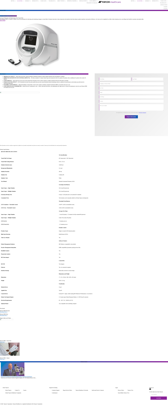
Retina (132, 0)
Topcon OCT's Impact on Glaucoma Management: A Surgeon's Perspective (16, 376)
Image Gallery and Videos (5, 318)
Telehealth (163, 2)
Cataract (147, 0)
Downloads (2, 308)
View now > (2, 342)
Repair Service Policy (67, 390)
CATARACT (27, 0)
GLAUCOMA (19, 0)
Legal (116, 387)
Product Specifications (4, 149)
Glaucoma (139, 0)
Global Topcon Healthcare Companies (13, 392)
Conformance (54, 392)
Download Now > (4, 311)
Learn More (2, 20)
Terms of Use (130, 390)
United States (163, 4)
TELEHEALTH (52, 0)
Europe (165, 6)
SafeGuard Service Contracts (98, 390)
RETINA (12, 0)
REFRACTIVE (35, 0)
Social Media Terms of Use (123, 392)
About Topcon (6, 387)
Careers (24, 390)
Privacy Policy (121, 390)
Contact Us (17, 390)
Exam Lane (163, 0)
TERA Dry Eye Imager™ (92, 2)
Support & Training (53, 387)
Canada (165, 8)
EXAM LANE (43, 0)
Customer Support (55, 390)
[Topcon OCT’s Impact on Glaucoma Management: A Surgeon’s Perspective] (12, 369)
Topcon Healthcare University (82, 390)
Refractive (155, 0)
